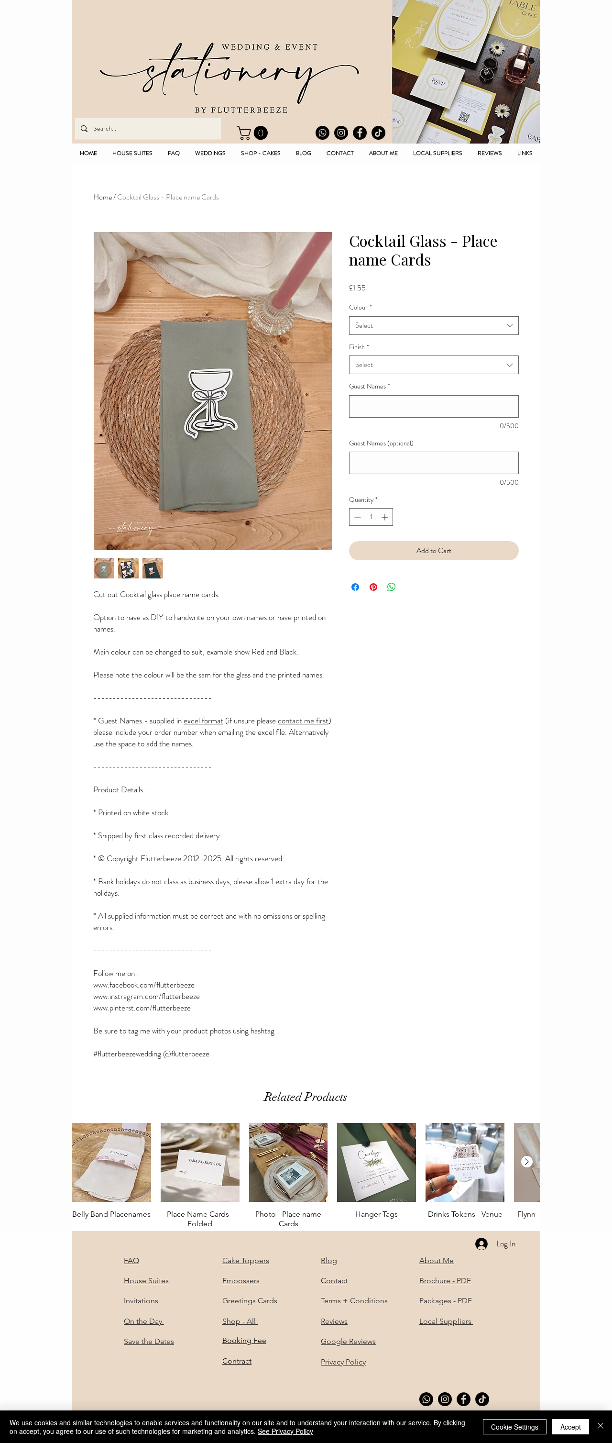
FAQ (131, 1260)
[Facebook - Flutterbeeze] (360, 133)
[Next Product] (527, 1161)
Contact (334, 1280)
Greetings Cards (249, 1300)
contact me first (303, 720)
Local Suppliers (446, 1321)
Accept (570, 1427)
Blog (329, 1260)
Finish (359, 347)
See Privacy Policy (285, 1431)
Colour (360, 307)
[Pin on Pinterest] (373, 587)
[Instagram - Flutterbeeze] (341, 133)
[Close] (600, 1426)
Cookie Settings (514, 1427)
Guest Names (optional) (381, 443)
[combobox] (434, 325)
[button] (254, 133)
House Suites (146, 1280)
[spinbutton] (371, 517)
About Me (436, 1260)
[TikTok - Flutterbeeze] (378, 133)
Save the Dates (149, 1341)
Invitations (141, 1300)
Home (102, 196)
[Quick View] (111, 1162)
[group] (306, 1175)
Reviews (334, 1321)
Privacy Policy (343, 1361)
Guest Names (369, 386)
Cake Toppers (245, 1260)
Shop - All (240, 1321)
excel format (203, 720)
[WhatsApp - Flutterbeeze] (322, 133)
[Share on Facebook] (355, 587)
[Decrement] (356, 517)
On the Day (144, 1321)
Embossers (241, 1280)
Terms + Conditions (354, 1300)
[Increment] (386, 517)
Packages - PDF (445, 1300)
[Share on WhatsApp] (391, 587)
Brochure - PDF (445, 1280)
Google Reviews (348, 1341)
